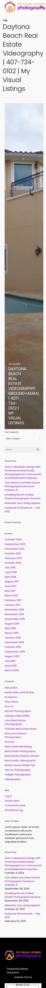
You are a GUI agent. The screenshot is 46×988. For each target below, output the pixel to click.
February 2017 (13, 600)
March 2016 (12, 633)
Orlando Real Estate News (21, 729)
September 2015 (15, 651)
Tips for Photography (18, 770)
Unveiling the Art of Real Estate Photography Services (22, 496)
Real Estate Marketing (18, 746)
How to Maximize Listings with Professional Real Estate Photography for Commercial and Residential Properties (23, 472)
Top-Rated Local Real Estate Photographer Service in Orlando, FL (22, 486)
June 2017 (10, 586)
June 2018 (11, 572)
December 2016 (14, 609)
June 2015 (11, 665)
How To (9, 706)
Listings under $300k (17, 715)
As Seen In (11, 697)
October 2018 (13, 563)
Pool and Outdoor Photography (15, 735)
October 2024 (13, 539)
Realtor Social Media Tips (20, 765)
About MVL (11, 687)
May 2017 (10, 591)
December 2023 (14, 549)
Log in (8, 796)
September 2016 (15, 619)
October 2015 (13, 647)
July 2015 (10, 661)
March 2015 (12, 670)
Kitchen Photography (18, 711)
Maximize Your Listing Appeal (22, 503)
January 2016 (13, 637)
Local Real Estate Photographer (15, 722)
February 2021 (13, 558)
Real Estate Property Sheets (22, 756)
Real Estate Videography (20, 760)
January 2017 (13, 605)
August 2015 (12, 656)
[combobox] (23, 438)
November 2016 (14, 614)
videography (14, 364)
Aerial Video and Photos (19, 692)
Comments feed (15, 805)
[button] (42, 7)
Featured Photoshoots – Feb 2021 (22, 509)
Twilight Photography (18, 774)
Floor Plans (11, 701)
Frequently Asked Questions (17, 970)
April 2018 (10, 577)
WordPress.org (14, 810)
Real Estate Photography (20, 751)
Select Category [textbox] (13, 438)
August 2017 (12, 581)
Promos (9, 742)
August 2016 (12, 623)
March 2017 (11, 595)
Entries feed (12, 800)
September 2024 (15, 544)
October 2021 (13, 553)
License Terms (23, 977)
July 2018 (10, 567)
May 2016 (10, 628)
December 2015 (14, 642)
